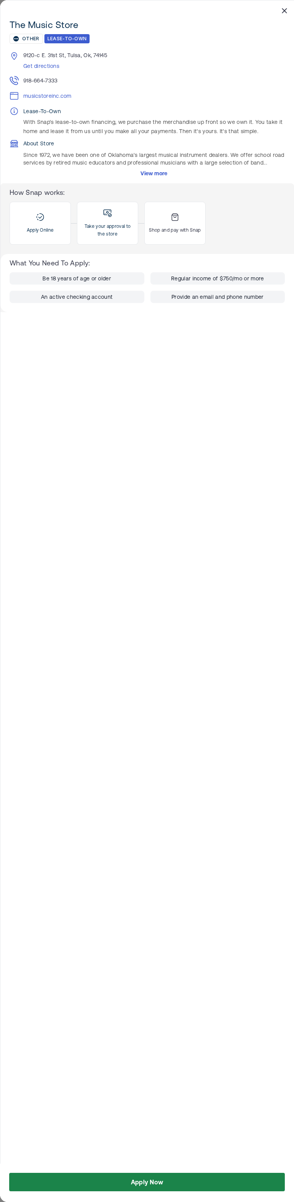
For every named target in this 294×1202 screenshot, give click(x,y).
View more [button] (154, 173)
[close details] (284, 10)
